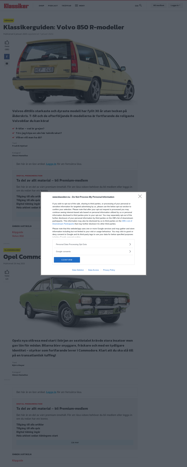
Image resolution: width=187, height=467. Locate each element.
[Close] (140, 197)
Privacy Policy (109, 270)
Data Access (93, 270)
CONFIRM (66, 260)
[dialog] (93, 233)
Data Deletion (78, 270)
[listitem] (93, 244)
